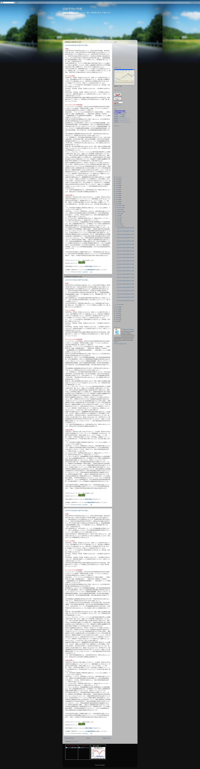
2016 (117, 199)
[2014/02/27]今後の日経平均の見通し (77, 280)
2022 (117, 187)
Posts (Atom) (75, 741)
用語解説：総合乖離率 (119, 116)
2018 (117, 195)
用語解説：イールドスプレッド (121, 118)
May (118, 219)
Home (88, 738)
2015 (117, 201)
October (119, 209)
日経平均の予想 (72, 9)
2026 (117, 179)
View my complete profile (120, 343)
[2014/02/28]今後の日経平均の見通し (77, 45)
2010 (117, 313)
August (119, 213)
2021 (117, 189)
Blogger (103, 765)
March (118, 224)
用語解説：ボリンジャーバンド (121, 120)
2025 (117, 181)
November (119, 207)
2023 (117, 185)
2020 (117, 191)
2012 (117, 309)
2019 (117, 193)
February (119, 226)
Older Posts (107, 738)
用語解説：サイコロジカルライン (122, 122)
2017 (117, 197)
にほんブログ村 (118, 100)
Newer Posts (69, 738)
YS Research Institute (128, 329)
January (119, 304)
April (118, 221)
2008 (117, 317)
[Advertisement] (100, 29)
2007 (117, 319)
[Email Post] (91, 271)
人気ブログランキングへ (72, 14)
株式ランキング (117, 105)
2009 (117, 315)
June (118, 217)
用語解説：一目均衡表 (119, 114)
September (120, 211)
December (119, 205)
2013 (117, 307)
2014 (117, 203)
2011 (117, 311)
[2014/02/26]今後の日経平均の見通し (77, 510)
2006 (117, 321)
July (118, 215)
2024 (117, 183)
